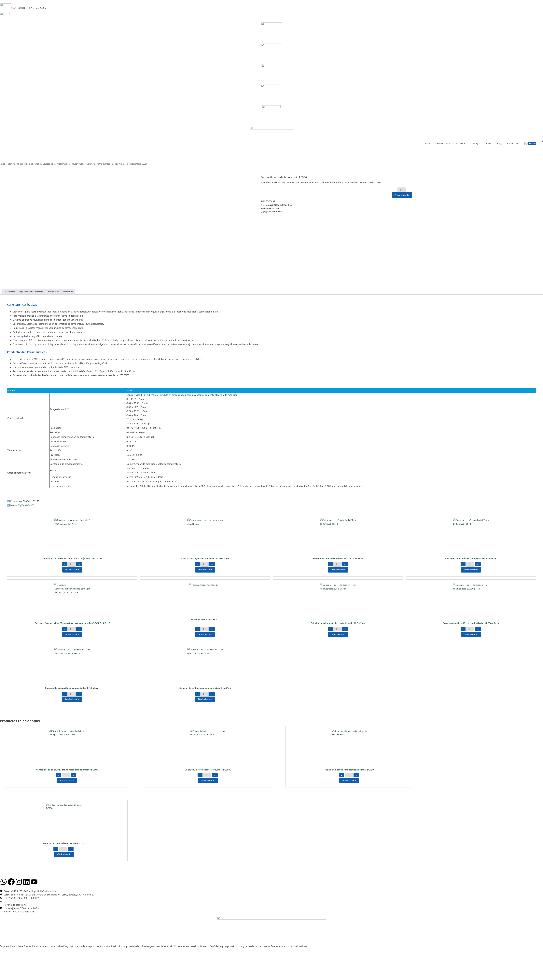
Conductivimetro (77, 164)
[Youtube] (34, 881)
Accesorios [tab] (67, 292)
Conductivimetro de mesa (98, 164)
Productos (460, 144)
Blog (499, 144)
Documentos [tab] (53, 292)
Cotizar (488, 144)
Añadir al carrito (402, 195)
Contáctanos (513, 144)
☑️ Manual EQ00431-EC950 (20, 505)
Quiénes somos (443, 144)
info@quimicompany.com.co (22, 16)
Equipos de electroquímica (55, 164)
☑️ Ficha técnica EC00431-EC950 (23, 501)
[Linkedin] (26, 881)
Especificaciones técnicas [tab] (31, 292)
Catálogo (475, 144)
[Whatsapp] (3, 881)
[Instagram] (18, 881)
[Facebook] (11, 881)
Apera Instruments (275, 212)
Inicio (427, 144)
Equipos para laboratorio (29, 164)
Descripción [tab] (9, 292)
